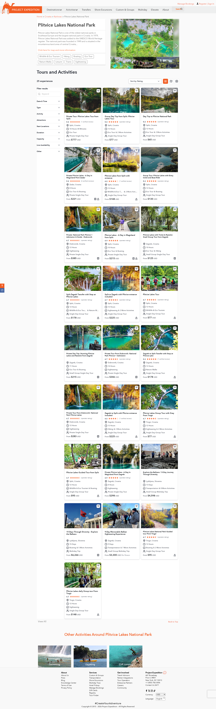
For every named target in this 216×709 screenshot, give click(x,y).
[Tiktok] (154, 690)
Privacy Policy (66, 688)
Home (40, 16)
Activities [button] (71, 9)
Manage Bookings (96, 688)
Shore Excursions (103, 9)
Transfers (86, 9)
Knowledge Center (68, 683)
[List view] (176, 81)
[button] (2, 286)
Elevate (155, 9)
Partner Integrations (125, 678)
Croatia (49, 16)
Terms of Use (66, 685)
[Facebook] (147, 690)
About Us (65, 675)
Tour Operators (123, 680)
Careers (120, 685)
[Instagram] (152, 690)
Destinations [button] (53, 9)
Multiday (142, 9)
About (165, 9)
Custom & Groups (125, 9)
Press (63, 678)
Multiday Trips (94, 683)
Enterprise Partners (124, 683)
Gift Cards (93, 690)
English (159, 699)
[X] (149, 690)
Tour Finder (94, 695)
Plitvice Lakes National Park (76, 16)
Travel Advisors (123, 675)
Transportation (95, 678)
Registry (92, 693)
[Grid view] (165, 81)
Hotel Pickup (94, 685)
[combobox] (160, 698)
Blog (63, 680)
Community (122, 688)
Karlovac (59, 16)
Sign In (211, 4)
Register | (203, 4)
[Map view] (171, 81)
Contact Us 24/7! (152, 685)
